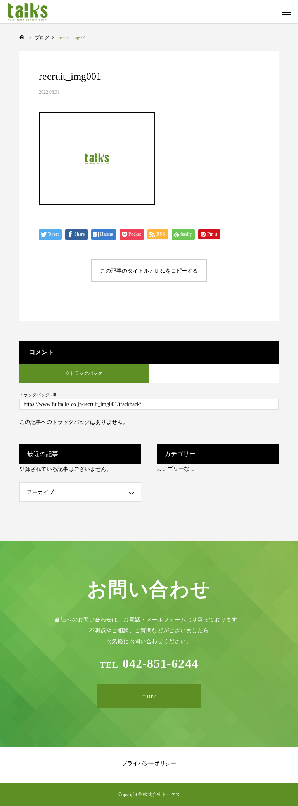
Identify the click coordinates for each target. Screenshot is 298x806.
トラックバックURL (38, 395)
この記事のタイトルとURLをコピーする (149, 271)
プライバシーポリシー (149, 763)
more (149, 696)
